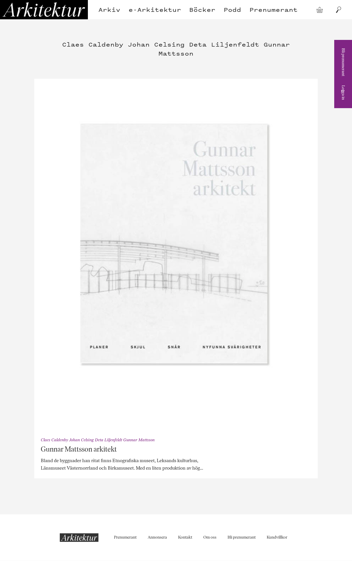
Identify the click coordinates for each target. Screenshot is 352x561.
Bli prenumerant (343, 62)
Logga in (343, 92)
